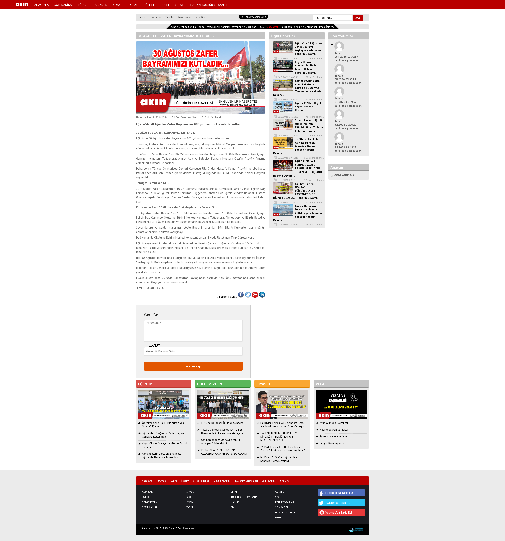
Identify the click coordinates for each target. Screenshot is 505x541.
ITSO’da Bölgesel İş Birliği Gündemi (222, 423)
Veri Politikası (269, 481)
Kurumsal (161, 481)
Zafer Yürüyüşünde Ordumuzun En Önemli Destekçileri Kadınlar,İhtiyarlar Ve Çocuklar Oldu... (205, 27)
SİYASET (118, 5)
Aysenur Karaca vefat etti (334, 436)
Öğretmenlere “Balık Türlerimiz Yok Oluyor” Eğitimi (163, 424)
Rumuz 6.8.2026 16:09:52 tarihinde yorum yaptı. (348, 102)
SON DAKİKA (63, 5)
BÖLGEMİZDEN (149, 502)
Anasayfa (147, 481)
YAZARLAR (147, 492)
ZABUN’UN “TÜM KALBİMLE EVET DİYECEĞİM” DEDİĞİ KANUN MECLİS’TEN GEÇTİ (280, 436)
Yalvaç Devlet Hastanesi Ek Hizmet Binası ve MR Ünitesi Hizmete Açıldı (222, 431)
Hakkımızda (155, 16)
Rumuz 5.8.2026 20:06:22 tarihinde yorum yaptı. (348, 124)
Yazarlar (169, 16)
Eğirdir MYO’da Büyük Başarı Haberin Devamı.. (308, 106)
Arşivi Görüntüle (344, 175)
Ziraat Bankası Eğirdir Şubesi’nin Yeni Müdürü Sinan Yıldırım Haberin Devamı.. (309, 126)
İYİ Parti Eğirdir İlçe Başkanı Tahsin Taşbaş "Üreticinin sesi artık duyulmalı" (282, 448)
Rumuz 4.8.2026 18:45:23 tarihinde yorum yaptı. (348, 147)
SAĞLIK (278, 497)
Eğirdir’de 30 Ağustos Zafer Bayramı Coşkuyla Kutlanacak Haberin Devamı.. (308, 48)
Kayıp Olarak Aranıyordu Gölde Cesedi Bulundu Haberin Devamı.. (306, 67)
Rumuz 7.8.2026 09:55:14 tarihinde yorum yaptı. (348, 79)
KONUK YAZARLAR (284, 502)
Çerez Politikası (201, 481)
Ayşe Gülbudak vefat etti (334, 423)
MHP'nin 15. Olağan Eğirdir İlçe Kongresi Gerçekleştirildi (278, 459)
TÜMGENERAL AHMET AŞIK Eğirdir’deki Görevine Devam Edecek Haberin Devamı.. (297, 146)
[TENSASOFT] (355, 529)
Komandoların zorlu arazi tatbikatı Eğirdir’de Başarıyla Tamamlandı (161, 455)
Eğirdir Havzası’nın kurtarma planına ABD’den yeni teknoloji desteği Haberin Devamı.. (298, 213)
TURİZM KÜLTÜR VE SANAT (208, 5)
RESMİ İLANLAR (150, 507)
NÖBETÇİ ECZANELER (286, 512)
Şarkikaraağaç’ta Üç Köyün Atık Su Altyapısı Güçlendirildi (221, 441)
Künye (141, 16)
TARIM (164, 5)
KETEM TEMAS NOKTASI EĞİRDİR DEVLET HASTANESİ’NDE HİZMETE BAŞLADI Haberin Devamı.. (295, 191)
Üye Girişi (201, 16)
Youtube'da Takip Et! (338, 512)
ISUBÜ (278, 517)
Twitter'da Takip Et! (337, 503)
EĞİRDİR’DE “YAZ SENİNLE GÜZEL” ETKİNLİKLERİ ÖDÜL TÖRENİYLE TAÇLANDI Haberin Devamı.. (298, 168)
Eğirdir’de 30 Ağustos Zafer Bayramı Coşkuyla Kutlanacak (163, 434)
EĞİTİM (149, 5)
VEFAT (179, 5)
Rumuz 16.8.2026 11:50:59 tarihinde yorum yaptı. (348, 56)
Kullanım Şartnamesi (246, 481)
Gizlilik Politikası (222, 481)
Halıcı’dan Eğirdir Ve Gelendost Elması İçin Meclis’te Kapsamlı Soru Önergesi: (321, 27)
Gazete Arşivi (185, 16)
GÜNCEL (101, 5)
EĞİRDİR (84, 5)
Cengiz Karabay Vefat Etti (334, 443)
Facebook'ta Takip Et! (339, 493)
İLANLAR (235, 502)
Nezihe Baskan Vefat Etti (334, 429)
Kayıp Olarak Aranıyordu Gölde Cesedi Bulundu (165, 445)
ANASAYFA (41, 5)
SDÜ (233, 507)
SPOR (134, 5)
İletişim (185, 481)
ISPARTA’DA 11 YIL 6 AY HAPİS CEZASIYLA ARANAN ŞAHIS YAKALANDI (224, 451)
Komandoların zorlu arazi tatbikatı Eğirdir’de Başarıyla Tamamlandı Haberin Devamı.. (297, 88)
